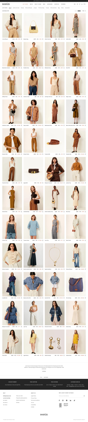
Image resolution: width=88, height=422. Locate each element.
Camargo (48, 96)
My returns (5, 402)
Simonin (5, 154)
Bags (44, 4)
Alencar (5, 269)
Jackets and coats (16, 7)
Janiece (68, 182)
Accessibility (33, 404)
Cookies (32, 406)
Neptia (48, 269)
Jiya (25, 326)
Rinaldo (26, 67)
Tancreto (5, 182)
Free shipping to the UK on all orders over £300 (42, 0)
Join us (32, 402)
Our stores (5, 404)
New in (31, 4)
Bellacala (48, 67)
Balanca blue (27, 297)
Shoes (62, 7)
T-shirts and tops (41, 7)
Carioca (4, 240)
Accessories (49, 4)
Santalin (47, 297)
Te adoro (47, 154)
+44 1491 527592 (6, 398)
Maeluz (26, 39)
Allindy (4, 96)
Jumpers (35, 7)
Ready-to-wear (38, 4)
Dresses (22, 7)
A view (5, 39)
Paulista (68, 154)
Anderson (5, 125)
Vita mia (68, 297)
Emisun (26, 154)
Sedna (48, 355)
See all (10, 7)
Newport (48, 182)
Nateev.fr (83, 419)
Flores (4, 355)
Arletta (68, 39)
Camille (4, 297)
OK (84, 395)
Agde (26, 355)
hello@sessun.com (7, 395)
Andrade (26, 211)
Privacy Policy (34, 398)
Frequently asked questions (21, 398)
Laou (47, 240)
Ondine (68, 355)
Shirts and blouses (28, 7)
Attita (48, 39)
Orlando (26, 96)
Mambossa (48, 125)
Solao (68, 326)
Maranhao (6, 67)
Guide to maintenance (20, 400)
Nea (68, 211)
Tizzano (26, 240)
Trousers (47, 7)
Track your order (19, 395)
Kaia (68, 67)
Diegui (68, 96)
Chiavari (69, 269)
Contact (17, 402)
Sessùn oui (56, 4)
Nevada (48, 326)
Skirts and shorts (53, 7)
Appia (26, 182)
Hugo (26, 125)
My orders (5, 400)
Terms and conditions (35, 400)
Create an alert (54, 314)
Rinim (68, 240)
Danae (4, 211)
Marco (70, 125)
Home (41, 377)
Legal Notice (33, 395)
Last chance (25, 4)
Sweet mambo (49, 211)
